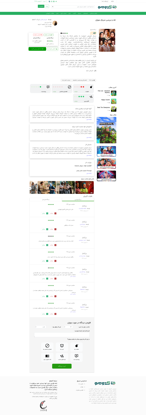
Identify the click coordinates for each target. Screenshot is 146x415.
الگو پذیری (86, 101)
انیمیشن (85, 13)
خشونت (87, 91)
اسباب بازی (63, 13)
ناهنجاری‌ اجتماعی (63, 91)
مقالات (81, 387)
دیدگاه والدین (78, 199)
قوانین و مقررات (79, 390)
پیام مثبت (43, 91)
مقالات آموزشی (50, 13)
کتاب (74, 13)
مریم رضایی (43, 19)
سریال (79, 13)
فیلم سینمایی (93, 13)
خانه (112, 1)
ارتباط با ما (105, 1)
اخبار (57, 13)
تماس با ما (81, 384)
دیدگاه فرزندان (45, 199)
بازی (70, 13)
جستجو (93, 5)
